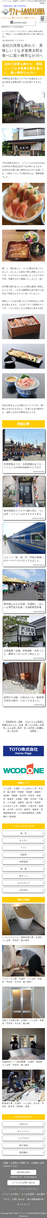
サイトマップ (23, 1204)
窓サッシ (23, 876)
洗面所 (23, 855)
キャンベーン (23, 1131)
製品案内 (23, 1152)
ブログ (12, 31)
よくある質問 (27, 1194)
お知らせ (23, 1124)
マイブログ (21, 31)
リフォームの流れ (10, 1194)
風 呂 (23, 833)
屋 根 (23, 869)
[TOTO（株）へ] (23, 755)
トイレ (23, 847)
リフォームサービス (28, 1189)
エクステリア (23, 883)
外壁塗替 (23, 862)
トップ (5, 31)
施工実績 (23, 1145)
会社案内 (41, 1194)
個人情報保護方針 (35, 1199)
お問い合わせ (18, 1199)
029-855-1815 (20, 23)
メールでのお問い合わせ (23, 1183)
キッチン (23, 840)
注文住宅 (23, 890)
